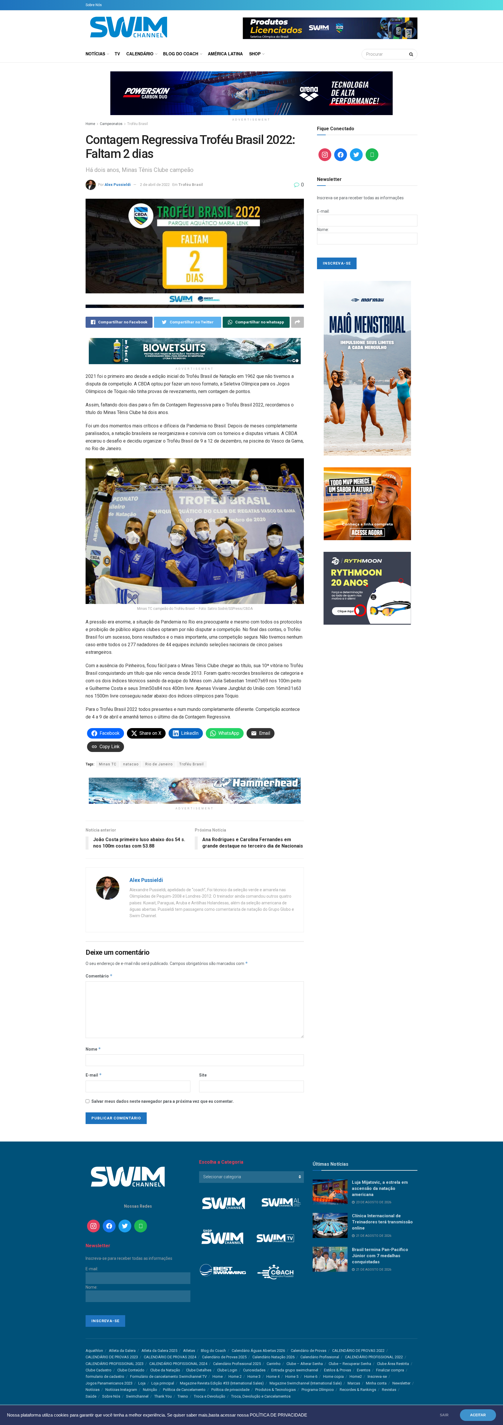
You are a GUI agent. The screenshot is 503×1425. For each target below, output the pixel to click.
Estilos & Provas (337, 1370)
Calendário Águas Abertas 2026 (258, 1350)
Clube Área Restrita (393, 1363)
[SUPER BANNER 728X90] (195, 790)
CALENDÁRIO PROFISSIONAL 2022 (374, 1357)
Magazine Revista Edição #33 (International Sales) (222, 1383)
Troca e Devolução (209, 1396)
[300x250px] (367, 503)
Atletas (189, 1350)
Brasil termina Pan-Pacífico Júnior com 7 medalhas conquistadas (380, 1255)
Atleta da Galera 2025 (159, 1350)
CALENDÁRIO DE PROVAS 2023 (112, 1357)
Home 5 (291, 1376)
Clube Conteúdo (130, 1370)
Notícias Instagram (121, 1389)
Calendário (139, 54)
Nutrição (150, 1389)
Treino (183, 1396)
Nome (93, 1049)
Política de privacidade (230, 1389)
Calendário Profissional (319, 1357)
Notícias (95, 54)
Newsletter (401, 1383)
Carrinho (274, 1363)
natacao (131, 764)
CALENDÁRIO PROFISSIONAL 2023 (115, 1363)
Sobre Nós (94, 5)
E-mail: (323, 211)
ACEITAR (478, 1415)
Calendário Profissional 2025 (237, 1363)
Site (203, 1075)
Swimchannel (137, 1396)
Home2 (356, 1376)
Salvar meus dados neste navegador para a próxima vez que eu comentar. (162, 1101)
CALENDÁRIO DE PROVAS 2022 (358, 1350)
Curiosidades (254, 1370)
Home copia (333, 1376)
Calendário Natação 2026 (273, 1357)
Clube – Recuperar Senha (350, 1363)
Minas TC (107, 764)
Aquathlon (94, 1350)
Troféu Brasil (137, 124)
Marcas (354, 1383)
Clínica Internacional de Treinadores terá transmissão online (382, 1222)
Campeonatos (111, 124)
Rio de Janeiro (159, 764)
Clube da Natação (165, 1370)
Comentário (99, 976)
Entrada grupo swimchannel (294, 1370)
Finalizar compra (390, 1370)
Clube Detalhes (198, 1370)
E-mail (94, 1075)
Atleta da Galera (122, 1350)
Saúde (91, 1396)
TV (117, 54)
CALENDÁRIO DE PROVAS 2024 (170, 1357)
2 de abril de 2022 (155, 184)
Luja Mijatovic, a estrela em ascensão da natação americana (380, 1188)
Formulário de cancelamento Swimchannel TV (168, 1376)
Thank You (163, 1396)
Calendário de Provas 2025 (224, 1357)
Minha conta (376, 1383)
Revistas (389, 1389)
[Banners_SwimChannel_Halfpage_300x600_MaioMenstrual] (367, 368)
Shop (255, 54)
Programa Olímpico (318, 1389)
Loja (142, 1383)
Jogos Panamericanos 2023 (109, 1383)
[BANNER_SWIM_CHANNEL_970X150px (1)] (251, 93)
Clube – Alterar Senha (304, 1363)
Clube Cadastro (98, 1370)
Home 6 (310, 1376)
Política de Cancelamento (184, 1389)
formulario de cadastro (105, 1376)
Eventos (363, 1370)
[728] (195, 350)
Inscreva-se (377, 1376)
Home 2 (235, 1376)
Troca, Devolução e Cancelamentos (261, 1396)
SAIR (444, 1415)
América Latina (225, 54)
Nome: (323, 229)
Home (90, 124)
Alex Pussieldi (118, 184)
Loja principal (162, 1383)
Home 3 (254, 1376)
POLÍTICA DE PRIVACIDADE (278, 1415)
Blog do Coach (180, 54)
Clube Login (227, 1370)
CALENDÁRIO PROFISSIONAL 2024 (178, 1363)
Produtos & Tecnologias (275, 1389)
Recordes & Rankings (358, 1389)
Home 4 (272, 1376)
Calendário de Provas (308, 1350)
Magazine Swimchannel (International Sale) (306, 1383)
